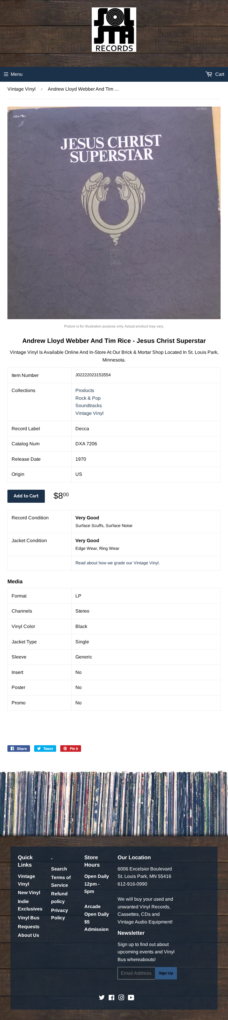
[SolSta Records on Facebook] (111, 998)
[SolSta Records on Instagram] (121, 998)
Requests (28, 926)
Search (59, 868)
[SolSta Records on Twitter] (102, 998)
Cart (219, 74)
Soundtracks (88, 405)
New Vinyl (29, 892)
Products (84, 390)
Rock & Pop (88, 398)
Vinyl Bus (28, 917)
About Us (28, 935)
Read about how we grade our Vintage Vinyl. (117, 562)
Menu (17, 74)
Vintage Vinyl (21, 88)
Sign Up (166, 973)
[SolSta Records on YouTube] (131, 998)
